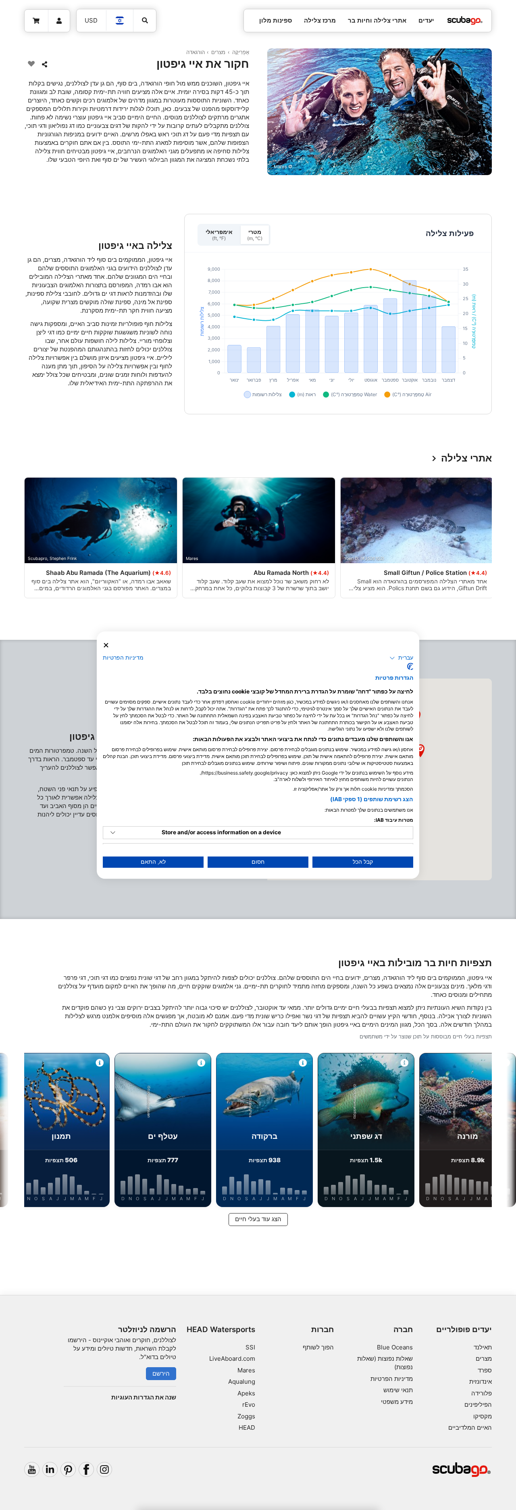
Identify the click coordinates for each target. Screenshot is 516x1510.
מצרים (218, 52)
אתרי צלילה (466, 458)
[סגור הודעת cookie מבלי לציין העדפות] (106, 645)
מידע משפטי (397, 1402)
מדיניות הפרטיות (391, 1379)
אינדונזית (480, 1381)
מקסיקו (482, 1416)
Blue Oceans (395, 1347)
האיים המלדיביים (470, 1427)
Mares (246, 1370)
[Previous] (489, 539)
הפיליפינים (478, 1404)
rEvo (248, 1404)
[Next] (27, 539)
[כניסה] (59, 21)
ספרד (485, 1370)
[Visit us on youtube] (32, 1469)
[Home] (464, 20)
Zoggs (246, 1416)
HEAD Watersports (221, 1329)
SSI (250, 1347)
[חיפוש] (144, 20)
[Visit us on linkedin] (50, 1469)
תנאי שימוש (398, 1390)
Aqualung (241, 1381)
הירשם (161, 1373)
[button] (420, 750)
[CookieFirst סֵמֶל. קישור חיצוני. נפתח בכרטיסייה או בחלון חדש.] (410, 666)
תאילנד (483, 1347)
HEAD (247, 1427)
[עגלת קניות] (36, 21)
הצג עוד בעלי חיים (258, 1219)
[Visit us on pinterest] (68, 1469)
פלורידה (481, 1393)
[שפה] (120, 20)
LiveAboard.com (232, 1358)
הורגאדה (195, 52)
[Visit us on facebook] (86, 1469)
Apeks (246, 1393)
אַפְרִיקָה (240, 52)
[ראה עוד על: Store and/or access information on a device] (113, 833)
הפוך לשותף (318, 1347)
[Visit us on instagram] (104, 1469)
